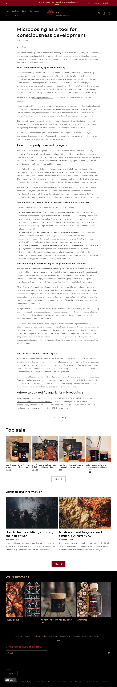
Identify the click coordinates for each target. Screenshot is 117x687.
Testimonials (87, 636)
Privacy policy (57, 682)
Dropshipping (65, 636)
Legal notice (105, 682)
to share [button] (23, 47)
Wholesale (76, 636)
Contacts (97, 636)
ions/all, (48, 401)
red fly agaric (52, 169)
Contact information (93, 682)
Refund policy (46, 682)
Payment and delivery (32, 636)
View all (58, 479)
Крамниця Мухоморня (17, 682)
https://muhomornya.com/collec (30, 401)
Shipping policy (80, 682)
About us (18, 636)
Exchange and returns (50, 636)
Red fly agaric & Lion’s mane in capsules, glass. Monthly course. (98, 467)
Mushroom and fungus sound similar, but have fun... (80, 534)
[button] (25, 11)
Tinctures (82, 620)
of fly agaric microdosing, (42, 97)
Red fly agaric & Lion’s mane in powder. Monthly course (18, 466)
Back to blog (60, 417)
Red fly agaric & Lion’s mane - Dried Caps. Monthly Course (44, 466)
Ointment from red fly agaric (57, 620)
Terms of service (68, 682)
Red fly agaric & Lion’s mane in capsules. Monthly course (71, 466)
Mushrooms (12, 620)
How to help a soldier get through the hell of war (31, 534)
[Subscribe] (44, 653)
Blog (58, 640)
